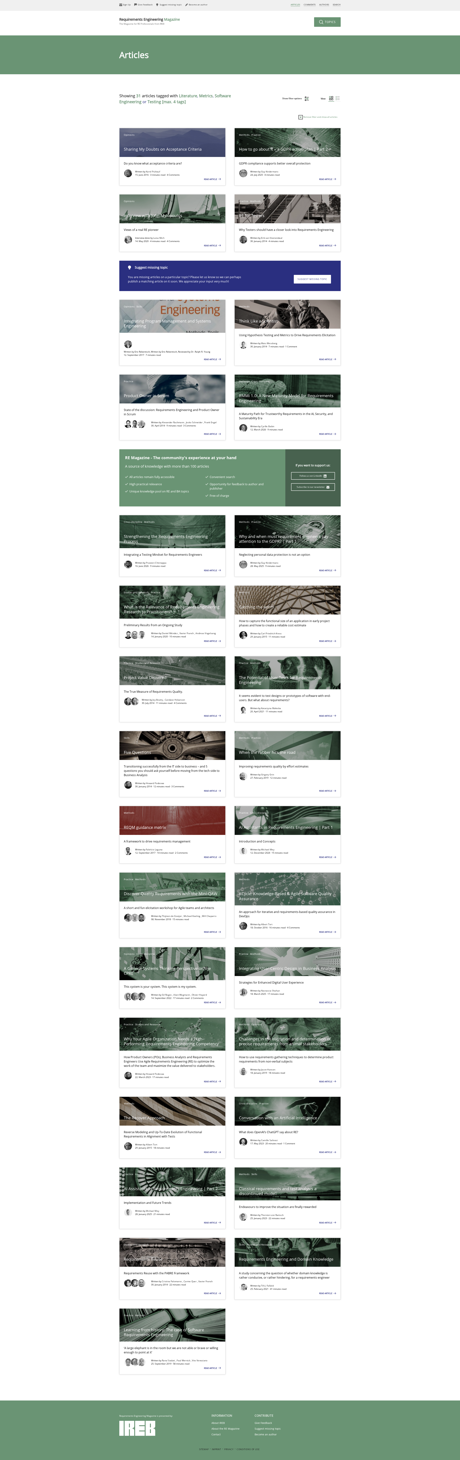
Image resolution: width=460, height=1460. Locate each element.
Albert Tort (266, 924)
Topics (330, 22)
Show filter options (292, 98)
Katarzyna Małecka (271, 708)
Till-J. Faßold (267, 1285)
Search (337, 4)
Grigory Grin (267, 774)
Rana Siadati (169, 1360)
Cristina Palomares (172, 1281)
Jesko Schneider (194, 422)
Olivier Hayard (199, 994)
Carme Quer (190, 1281)
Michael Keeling (192, 916)
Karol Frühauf (153, 171)
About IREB (218, 1423)
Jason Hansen (268, 1069)
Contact (216, 1434)
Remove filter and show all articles (320, 116)
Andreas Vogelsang (206, 633)
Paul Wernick (184, 1360)
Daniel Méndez (170, 633)
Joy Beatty (158, 699)
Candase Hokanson (175, 699)
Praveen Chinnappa (156, 562)
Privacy (228, 1449)
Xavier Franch (187, 633)
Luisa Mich (158, 237)
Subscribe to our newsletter (311, 486)
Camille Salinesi (269, 1140)
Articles (295, 4)
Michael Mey (267, 849)
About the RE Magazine (225, 1428)
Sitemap (204, 1449)
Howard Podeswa (155, 783)
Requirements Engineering (149, 21)
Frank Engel (210, 422)
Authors (324, 4)
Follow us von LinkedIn (311, 475)
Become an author (266, 1434)
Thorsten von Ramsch (272, 1215)
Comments (310, 4)
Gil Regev (167, 994)
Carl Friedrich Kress (271, 633)
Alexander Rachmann (173, 422)
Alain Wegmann (181, 994)
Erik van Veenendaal (271, 237)
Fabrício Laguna (154, 849)
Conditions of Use (248, 1449)
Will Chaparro (209, 916)
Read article (211, 179)
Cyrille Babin (267, 426)
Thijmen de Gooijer (172, 916)
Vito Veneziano (199, 1360)
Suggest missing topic (312, 279)
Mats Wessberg (269, 343)
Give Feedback (263, 1423)
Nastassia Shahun (270, 990)
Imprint (216, 1449)
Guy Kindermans (269, 171)
